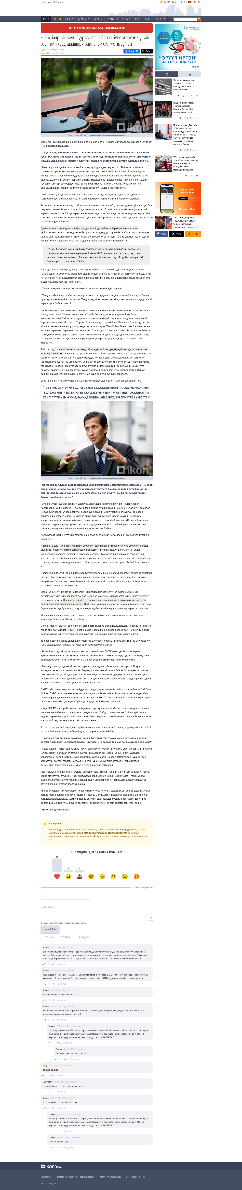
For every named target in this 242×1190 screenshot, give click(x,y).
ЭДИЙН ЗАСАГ (83, 19)
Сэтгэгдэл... (47, 906)
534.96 (197, 1)
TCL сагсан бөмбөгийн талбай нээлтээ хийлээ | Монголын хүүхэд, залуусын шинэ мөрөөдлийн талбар (185, 163)
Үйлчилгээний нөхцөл (65, 1176)
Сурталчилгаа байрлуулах (110, 1176)
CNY (185, 1)
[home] (63, 10)
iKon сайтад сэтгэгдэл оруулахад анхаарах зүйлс (63, 922)
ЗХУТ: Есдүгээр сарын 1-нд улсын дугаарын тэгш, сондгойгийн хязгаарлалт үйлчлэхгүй (185, 222)
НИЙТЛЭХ (50, 929)
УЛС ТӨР (69, 19)
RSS (143, 1176)
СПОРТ (137, 19)
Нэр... (44, 896)
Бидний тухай (46, 1176)
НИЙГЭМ (98, 19)
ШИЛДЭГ (148, 19)
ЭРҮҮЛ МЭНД (112, 19)
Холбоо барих (131, 1176)
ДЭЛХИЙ (126, 19)
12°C (174, 1)
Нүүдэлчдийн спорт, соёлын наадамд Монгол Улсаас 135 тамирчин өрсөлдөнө (183, 107)
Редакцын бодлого (86, 1176)
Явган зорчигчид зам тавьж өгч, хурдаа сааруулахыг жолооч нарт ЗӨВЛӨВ (183, 85)
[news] (163, 88)
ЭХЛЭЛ (46, 19)
